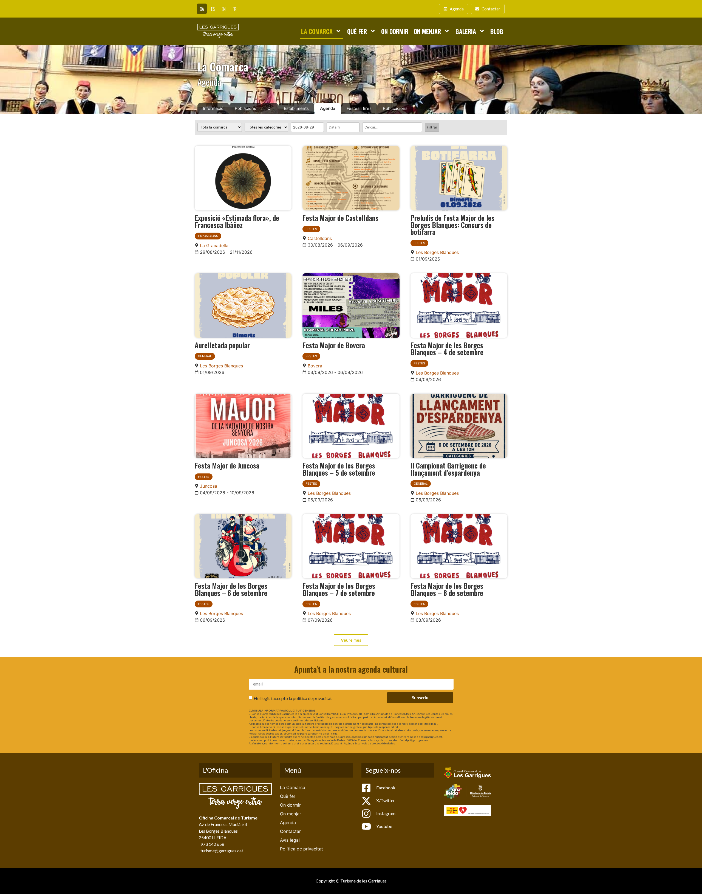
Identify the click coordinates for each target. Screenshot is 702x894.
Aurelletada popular (222, 345)
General (205, 356)
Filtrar (432, 127)
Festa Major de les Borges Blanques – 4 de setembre (447, 348)
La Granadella (214, 245)
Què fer (357, 31)
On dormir (394, 31)
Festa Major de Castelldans (340, 217)
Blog (496, 31)
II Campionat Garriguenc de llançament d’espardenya (448, 469)
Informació (213, 108)
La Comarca (317, 31)
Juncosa (208, 486)
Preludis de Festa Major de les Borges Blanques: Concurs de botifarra (452, 224)
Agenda (327, 108)
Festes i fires (359, 108)
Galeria (465, 31)
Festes (311, 229)
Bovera (315, 366)
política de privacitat (312, 698)
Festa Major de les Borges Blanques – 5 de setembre (338, 469)
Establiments (296, 108)
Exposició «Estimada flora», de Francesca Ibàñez (237, 221)
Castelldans (320, 238)
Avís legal (290, 840)
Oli (270, 108)
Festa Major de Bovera (333, 345)
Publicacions (395, 108)
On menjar (427, 31)
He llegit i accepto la (293, 698)
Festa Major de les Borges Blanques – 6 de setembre (231, 589)
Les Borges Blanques (437, 252)
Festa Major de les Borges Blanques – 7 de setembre (338, 589)
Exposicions (208, 236)
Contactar (290, 831)
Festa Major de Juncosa (227, 465)
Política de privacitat (301, 849)
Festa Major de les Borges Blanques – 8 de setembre (447, 589)
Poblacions (245, 108)
